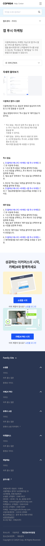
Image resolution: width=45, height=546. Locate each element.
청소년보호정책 (8, 536)
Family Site (8, 357)
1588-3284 (20, 507)
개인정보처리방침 (28, 532)
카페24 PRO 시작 (23, 336)
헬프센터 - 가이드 (10, 21)
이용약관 (15, 532)
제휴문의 (20, 536)
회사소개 (6, 532)
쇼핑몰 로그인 (30, 306)
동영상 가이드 (8, 382)
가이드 (5, 373)
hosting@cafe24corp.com (19, 509)
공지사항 (6, 479)
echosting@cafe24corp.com (20, 501)
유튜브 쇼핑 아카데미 (11, 426)
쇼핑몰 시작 (22, 300)
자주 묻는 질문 (8, 377)
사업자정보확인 (8, 517)
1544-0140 (24, 504)
